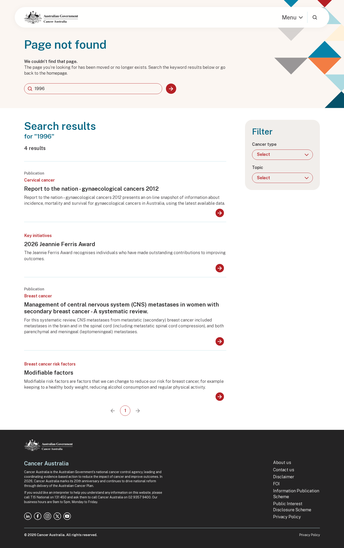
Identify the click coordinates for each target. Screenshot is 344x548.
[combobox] (93, 89)
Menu (289, 17)
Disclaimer (283, 476)
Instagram (47, 516)
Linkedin (28, 516)
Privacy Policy (287, 516)
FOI (276, 483)
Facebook (37, 516)
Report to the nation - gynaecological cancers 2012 (91, 188)
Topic (257, 167)
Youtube (67, 516)
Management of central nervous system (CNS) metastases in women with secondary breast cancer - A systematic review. (121, 307)
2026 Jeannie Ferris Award (59, 244)
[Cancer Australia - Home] (51, 17)
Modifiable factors (48, 372)
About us (282, 462)
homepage (57, 73)
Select (263, 154)
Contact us (283, 469)
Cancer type (264, 144)
